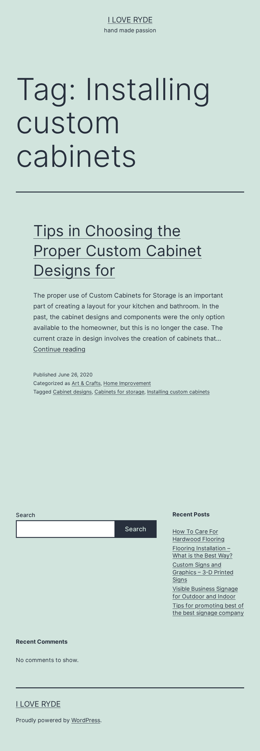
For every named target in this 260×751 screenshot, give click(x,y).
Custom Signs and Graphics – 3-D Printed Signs (202, 572)
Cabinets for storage (119, 391)
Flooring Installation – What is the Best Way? (202, 552)
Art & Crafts (86, 383)
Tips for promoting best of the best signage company (208, 609)
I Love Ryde (130, 19)
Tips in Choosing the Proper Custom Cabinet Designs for (117, 250)
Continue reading (59, 349)
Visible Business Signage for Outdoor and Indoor (205, 592)
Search (25, 515)
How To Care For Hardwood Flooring (198, 535)
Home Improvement (127, 383)
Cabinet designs (72, 391)
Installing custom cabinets (178, 391)
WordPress (85, 720)
